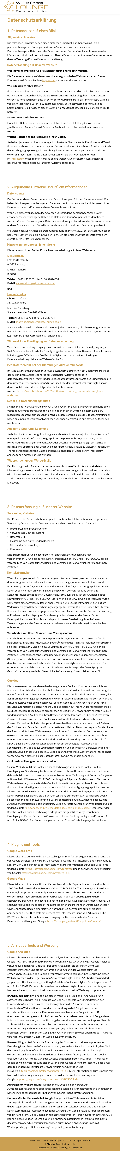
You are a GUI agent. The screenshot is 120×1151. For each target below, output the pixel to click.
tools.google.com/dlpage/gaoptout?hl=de (44, 1071)
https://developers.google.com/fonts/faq (49, 868)
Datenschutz (43, 1147)
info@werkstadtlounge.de (63, 1144)
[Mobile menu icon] (115, 7)
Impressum (48, 80)
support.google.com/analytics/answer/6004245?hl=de (47, 1079)
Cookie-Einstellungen (60, 1147)
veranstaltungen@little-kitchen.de (35, 283)
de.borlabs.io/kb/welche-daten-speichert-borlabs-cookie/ (58, 808)
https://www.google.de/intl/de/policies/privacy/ (74, 921)
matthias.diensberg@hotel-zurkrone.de (38, 322)
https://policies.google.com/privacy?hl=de (45, 873)
